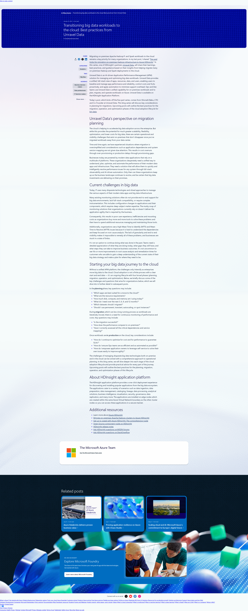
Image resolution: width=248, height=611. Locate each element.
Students (71, 602)
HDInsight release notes (103, 426)
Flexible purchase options (110, 600)
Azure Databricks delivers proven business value (78, 526)
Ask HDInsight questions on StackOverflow (111, 432)
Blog (54, 602)
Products (80, 600)
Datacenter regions (41, 600)
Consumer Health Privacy (7, 610)
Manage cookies (41, 610)
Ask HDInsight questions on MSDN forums (111, 429)
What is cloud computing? (125, 602)
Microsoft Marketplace (27, 602)
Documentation (48, 602)
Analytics (83, 69)
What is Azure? (4, 600)
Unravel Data (128, 65)
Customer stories (72, 600)
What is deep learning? (168, 602)
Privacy (34, 610)
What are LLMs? (189, 602)
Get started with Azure (16, 600)
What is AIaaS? (179, 602)
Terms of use (50, 610)
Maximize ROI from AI (135, 600)
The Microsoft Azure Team (72, 38)
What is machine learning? (153, 602)
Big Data (83, 77)
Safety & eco (65, 610)
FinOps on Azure (123, 600)
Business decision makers (80, 86)
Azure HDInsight (116, 415)
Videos (115, 602)
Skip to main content (6, 1)
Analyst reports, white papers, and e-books (99, 602)
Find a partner (39, 602)
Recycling (72, 610)
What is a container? (200, 602)
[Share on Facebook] (79, 59)
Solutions (145, 600)
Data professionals (80, 90)
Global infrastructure (29, 600)
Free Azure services (97, 600)
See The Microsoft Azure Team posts (91, 453)
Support (184, 600)
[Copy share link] (75, 59)
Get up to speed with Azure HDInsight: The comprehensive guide (120, 421)
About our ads (80, 610)
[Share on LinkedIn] (86, 59)
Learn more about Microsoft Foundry (79, 574)
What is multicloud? (139, 602)
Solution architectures (175, 600)
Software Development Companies (10, 602)
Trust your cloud (52, 600)
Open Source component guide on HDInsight (112, 424)
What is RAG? (211, 602)
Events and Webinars (80, 602)
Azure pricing (87, 600)
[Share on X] (82, 59)
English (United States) (6, 604)
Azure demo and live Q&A (195, 600)
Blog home (67, 13)
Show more (80, 99)
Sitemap (17, 610)
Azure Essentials (62, 600)
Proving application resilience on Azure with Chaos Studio (123, 526)
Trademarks (57, 610)
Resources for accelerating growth (158, 600)
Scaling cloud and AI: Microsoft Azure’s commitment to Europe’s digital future (165, 526)
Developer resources (62, 602)
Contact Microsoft (26, 610)
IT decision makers (80, 94)
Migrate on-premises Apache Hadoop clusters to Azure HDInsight (121, 418)
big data (93, 111)
